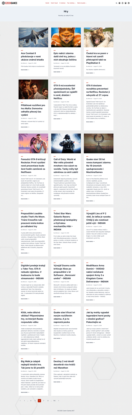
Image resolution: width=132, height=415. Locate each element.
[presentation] (33, 37)
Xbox (125, 3)
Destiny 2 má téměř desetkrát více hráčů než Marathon (64, 364)
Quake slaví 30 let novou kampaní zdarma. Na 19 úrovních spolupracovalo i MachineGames (98, 165)
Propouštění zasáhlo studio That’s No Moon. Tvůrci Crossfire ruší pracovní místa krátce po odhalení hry (33, 220)
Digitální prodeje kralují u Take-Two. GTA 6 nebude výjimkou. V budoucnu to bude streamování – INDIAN (33, 272)
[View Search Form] (116, 3)
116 (54, 400)
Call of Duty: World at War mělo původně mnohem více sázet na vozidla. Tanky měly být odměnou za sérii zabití (66, 165)
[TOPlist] (66, 413)
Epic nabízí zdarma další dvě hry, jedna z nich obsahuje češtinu (65, 56)
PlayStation (122, 3)
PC (119, 3)
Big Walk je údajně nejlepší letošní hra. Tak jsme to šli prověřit (33, 364)
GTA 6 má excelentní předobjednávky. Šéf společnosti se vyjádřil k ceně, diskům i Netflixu (65, 92)
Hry (22, 50)
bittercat (25, 63)
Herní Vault (54, 3)
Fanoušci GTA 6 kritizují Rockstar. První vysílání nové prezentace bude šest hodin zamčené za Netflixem (33, 165)
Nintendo (128, 3)
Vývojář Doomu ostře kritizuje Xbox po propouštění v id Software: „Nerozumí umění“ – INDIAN (64, 272)
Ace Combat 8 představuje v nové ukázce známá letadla (32, 56)
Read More (25, 69)
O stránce (62, 3)
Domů (47, 3)
